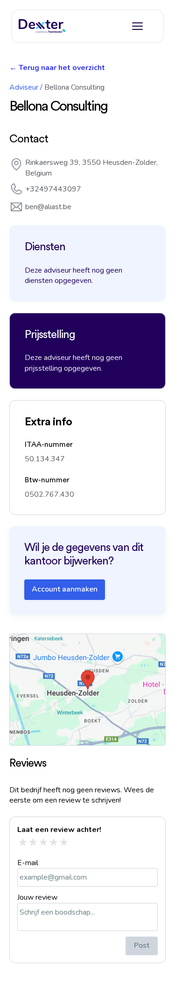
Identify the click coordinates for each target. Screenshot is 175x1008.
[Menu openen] (137, 26)
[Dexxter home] (42, 26)
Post (141, 945)
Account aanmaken (65, 589)
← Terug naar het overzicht (57, 68)
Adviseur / (25, 87)
